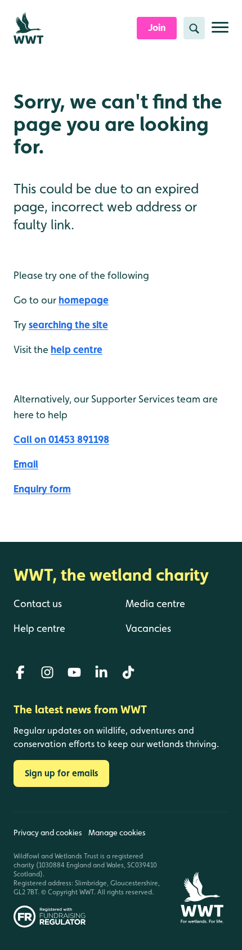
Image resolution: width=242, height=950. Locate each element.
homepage (84, 300)
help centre (76, 349)
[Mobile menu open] (220, 32)
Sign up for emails (61, 773)
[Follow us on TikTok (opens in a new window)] (128, 672)
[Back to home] (202, 870)
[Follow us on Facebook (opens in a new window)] (20, 672)
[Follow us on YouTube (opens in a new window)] (74, 672)
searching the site (68, 325)
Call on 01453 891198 (61, 439)
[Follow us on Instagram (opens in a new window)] (47, 672)
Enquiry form (42, 489)
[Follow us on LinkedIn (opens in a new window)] (101, 672)
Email (26, 464)
